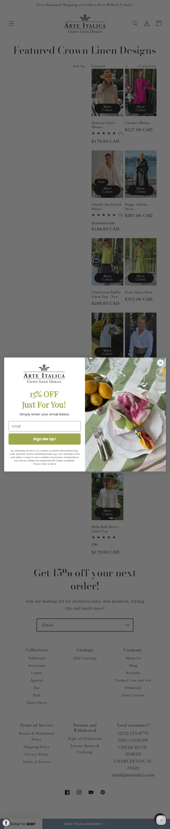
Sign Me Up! (44, 438)
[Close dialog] (160, 362)
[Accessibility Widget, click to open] (6, 823)
